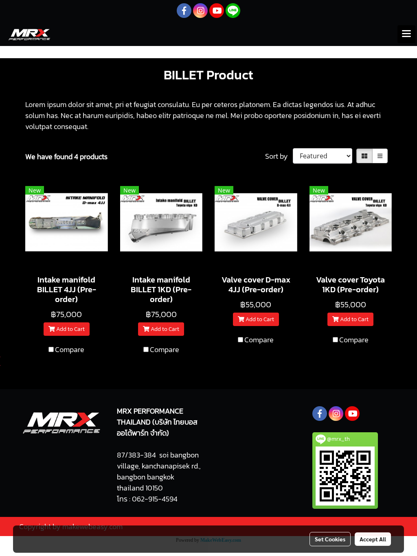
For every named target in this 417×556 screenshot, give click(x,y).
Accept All (373, 539)
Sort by (279, 156)
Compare (69, 349)
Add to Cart (70, 329)
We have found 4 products (66, 156)
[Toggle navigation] (406, 34)
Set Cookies (330, 539)
